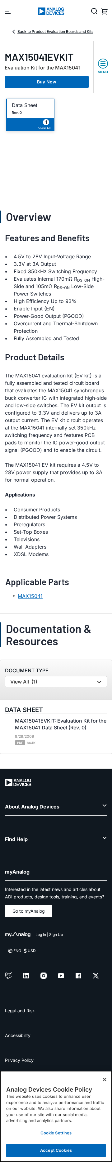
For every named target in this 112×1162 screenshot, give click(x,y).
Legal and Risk (20, 1010)
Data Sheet (24, 105)
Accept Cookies (56, 1150)
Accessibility (17, 1035)
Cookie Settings (56, 1132)
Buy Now (46, 81)
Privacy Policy (19, 1060)
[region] (56, 1116)
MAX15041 (30, 596)
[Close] (104, 1079)
